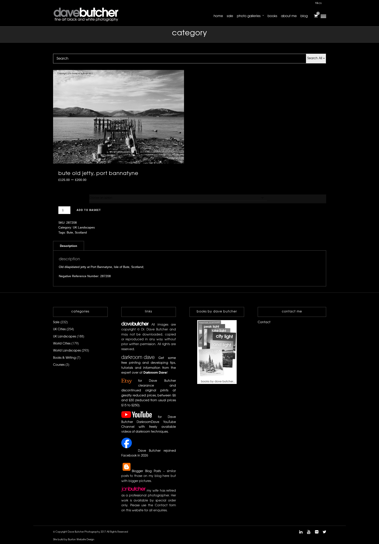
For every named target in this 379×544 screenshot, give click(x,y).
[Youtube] (308, 532)
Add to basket (89, 210)
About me (289, 16)
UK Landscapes (84, 227)
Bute (70, 232)
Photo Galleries (249, 16)
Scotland (81, 232)
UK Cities (59, 329)
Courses (58, 365)
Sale (230, 16)
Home (218, 16)
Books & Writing (64, 358)
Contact (264, 322)
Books (272, 16)
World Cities (61, 343)
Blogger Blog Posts (146, 471)
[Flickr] (316, 532)
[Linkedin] (300, 532)
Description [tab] (68, 246)
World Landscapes (67, 350)
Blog (304, 16)
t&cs (318, 3)
